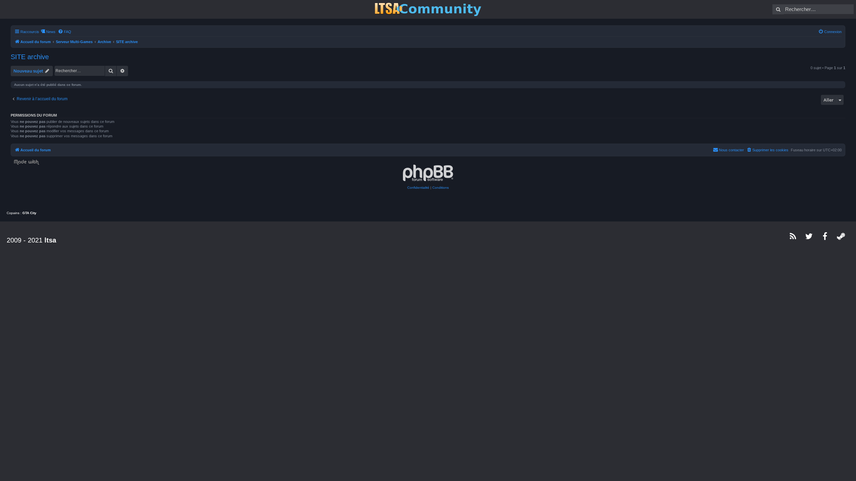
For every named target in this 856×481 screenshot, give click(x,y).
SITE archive (30, 56)
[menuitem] (64, 32)
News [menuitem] (51, 32)
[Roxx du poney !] (428, 9)
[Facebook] (825, 236)
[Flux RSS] (793, 236)
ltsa (50, 240)
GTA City (29, 213)
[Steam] (841, 236)
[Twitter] (809, 236)
